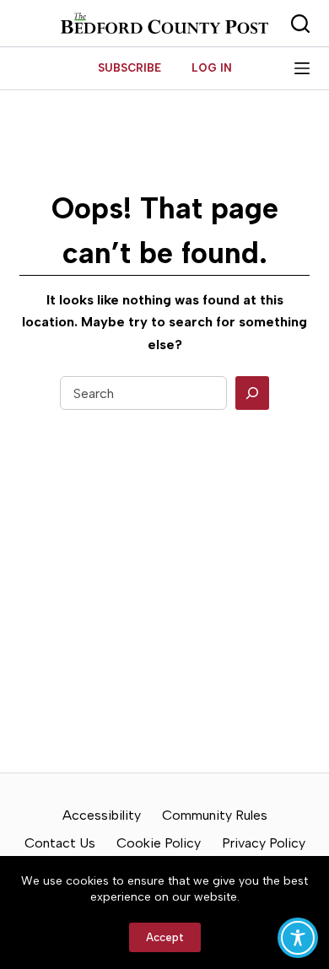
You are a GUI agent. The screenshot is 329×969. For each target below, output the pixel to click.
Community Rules (214, 815)
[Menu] (302, 68)
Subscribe (129, 68)
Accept (165, 937)
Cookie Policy (158, 843)
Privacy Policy (263, 843)
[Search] (252, 393)
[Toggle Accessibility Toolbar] (297, 937)
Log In (211, 68)
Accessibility (101, 815)
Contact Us (59, 843)
